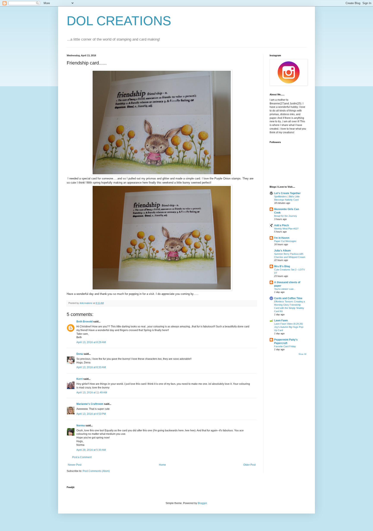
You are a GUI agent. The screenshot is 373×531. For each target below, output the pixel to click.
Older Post (249, 464)
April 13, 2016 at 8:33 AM (91, 367)
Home (162, 464)
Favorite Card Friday (285, 346)
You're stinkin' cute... (285, 289)
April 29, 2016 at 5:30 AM (91, 449)
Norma (80, 425)
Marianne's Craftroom (89, 403)
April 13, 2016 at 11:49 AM (91, 392)
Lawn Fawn (281, 320)
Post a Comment (82, 457)
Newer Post (74, 464)
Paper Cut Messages (285, 241)
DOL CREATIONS (119, 21)
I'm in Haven (281, 237)
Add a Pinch (281, 225)
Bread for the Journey (285, 216)
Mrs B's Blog (282, 266)
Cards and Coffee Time (288, 298)
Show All (302, 354)
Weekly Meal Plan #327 (286, 228)
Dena (79, 353)
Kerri (79, 378)
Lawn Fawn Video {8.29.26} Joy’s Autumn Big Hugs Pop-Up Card (289, 326)
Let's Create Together (287, 193)
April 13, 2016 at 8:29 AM (91, 342)
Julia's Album (282, 250)
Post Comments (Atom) (96, 471)
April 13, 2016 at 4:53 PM (91, 413)
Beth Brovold (84, 321)
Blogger (202, 503)
